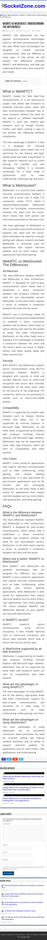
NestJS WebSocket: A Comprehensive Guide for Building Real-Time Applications (22, 799)
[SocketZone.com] (23, 5)
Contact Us (10, 934)
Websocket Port (12, 15)
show (25, 81)
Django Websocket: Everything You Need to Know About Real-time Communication (23, 788)
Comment (7, 824)
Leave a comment (24, 31)
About (3, 934)
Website (5, 860)
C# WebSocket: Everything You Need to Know (20, 911)
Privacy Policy (20, 934)
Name (5, 845)
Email (5, 852)
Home (4, 15)
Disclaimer (43, 934)
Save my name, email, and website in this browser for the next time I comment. (23, 868)
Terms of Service (32, 934)
